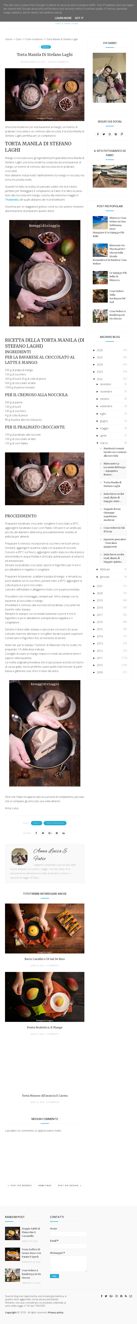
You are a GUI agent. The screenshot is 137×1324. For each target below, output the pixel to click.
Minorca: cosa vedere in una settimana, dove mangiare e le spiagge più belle (109, 227)
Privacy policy (55, 1312)
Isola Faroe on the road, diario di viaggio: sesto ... (114, 497)
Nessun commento (58, 61)
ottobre (104, 399)
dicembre (105, 384)
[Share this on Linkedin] (63, 833)
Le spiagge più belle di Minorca (118, 276)
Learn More (63, 18)
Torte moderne (55, 823)
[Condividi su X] (43, 833)
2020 (100, 593)
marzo (104, 443)
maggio (104, 428)
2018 (100, 607)
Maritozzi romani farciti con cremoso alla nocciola (115, 452)
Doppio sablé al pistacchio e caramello (31, 1232)
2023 (100, 372)
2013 (100, 643)
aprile (103, 435)
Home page (44, 1185)
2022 (100, 379)
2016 (100, 622)
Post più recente (21, 1185)
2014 (100, 636)
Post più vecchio (68, 1185)
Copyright (11, 1312)
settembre (106, 406)
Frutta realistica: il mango (44, 1027)
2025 (100, 357)
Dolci (46, 47)
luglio (103, 413)
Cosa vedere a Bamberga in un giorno (117, 315)
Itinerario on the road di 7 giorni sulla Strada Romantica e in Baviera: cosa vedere (109, 254)
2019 (100, 600)
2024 (100, 364)
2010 (100, 665)
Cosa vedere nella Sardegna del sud (117, 297)
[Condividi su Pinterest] (56, 833)
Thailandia (11, 199)
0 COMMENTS (52, 965)
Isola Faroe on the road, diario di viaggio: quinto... (114, 558)
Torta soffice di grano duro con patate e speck (31, 1253)
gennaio (105, 577)
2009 (100, 672)
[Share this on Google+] (50, 833)
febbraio (105, 569)
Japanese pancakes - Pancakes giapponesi (115, 543)
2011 (100, 658)
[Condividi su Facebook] (36, 833)
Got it (79, 18)
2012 (100, 651)
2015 (100, 629)
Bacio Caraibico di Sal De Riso (45, 959)
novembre (106, 391)
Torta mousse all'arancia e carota (44, 1095)
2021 (100, 586)
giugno (104, 421)
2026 (100, 350)
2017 (100, 615)
